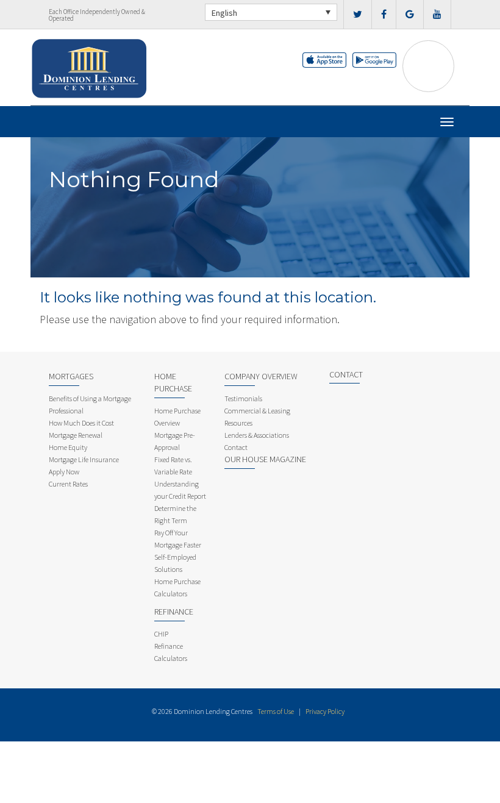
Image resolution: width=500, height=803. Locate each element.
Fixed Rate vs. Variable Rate (173, 465)
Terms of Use (275, 711)
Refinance (173, 611)
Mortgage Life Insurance (84, 459)
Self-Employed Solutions (175, 563)
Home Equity (68, 447)
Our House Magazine (265, 459)
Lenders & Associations (256, 435)
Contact (236, 447)
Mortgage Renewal (75, 435)
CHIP (161, 633)
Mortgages (71, 376)
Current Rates (68, 483)
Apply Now (64, 471)
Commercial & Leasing (257, 410)
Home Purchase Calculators (177, 587)
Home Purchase (173, 382)
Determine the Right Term (175, 514)
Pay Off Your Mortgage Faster (177, 538)
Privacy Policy (325, 711)
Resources (238, 422)
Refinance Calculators (170, 652)
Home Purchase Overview (177, 416)
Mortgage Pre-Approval (174, 441)
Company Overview (261, 376)
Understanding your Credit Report (180, 490)
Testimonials (243, 398)
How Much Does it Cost (81, 422)
